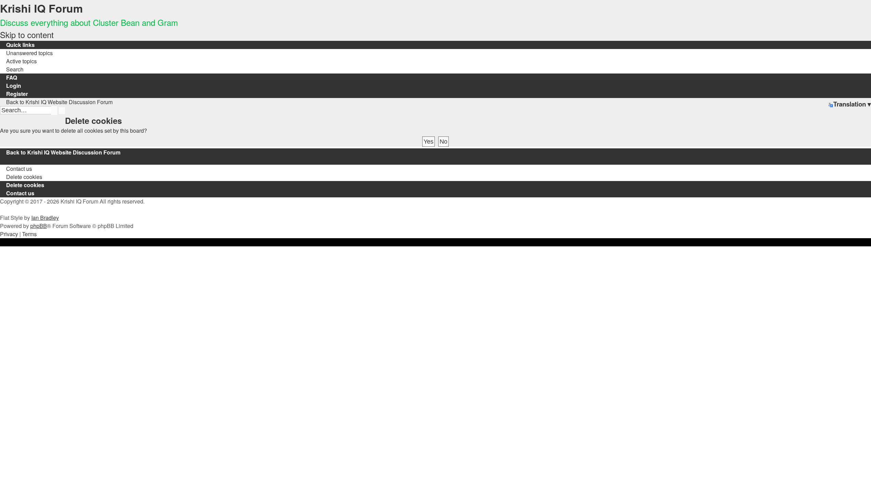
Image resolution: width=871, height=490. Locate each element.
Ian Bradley (45, 218)
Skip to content (27, 34)
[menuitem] (26, 53)
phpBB (38, 226)
